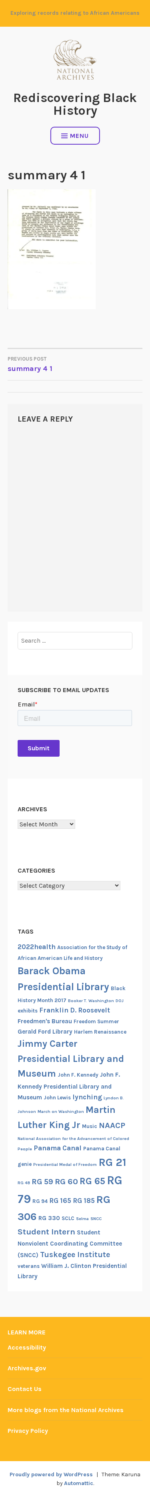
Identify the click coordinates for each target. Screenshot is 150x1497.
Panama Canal (58, 1148)
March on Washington (61, 1111)
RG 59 (42, 1181)
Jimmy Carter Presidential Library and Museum (71, 1058)
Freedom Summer (96, 1021)
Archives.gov (27, 1368)
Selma (82, 1218)
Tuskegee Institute (75, 1254)
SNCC (96, 1218)
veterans (29, 1266)
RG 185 (84, 1201)
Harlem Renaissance (100, 1032)
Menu (79, 135)
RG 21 (112, 1162)
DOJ (120, 1000)
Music (89, 1126)
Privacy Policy (28, 1430)
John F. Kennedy (78, 1075)
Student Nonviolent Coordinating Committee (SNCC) (70, 1244)
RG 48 (24, 1182)
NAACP (112, 1125)
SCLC (68, 1218)
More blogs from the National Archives (66, 1410)
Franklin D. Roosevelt (74, 1010)
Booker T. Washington (91, 1000)
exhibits (28, 1011)
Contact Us (25, 1389)
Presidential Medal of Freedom (65, 1164)
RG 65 (92, 1181)
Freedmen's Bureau (45, 1021)
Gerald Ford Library (45, 1031)
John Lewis (57, 1098)
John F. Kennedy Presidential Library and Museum (69, 1086)
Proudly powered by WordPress (51, 1474)
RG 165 (60, 1201)
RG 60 (66, 1181)
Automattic (78, 1483)
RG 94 (40, 1201)
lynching (87, 1097)
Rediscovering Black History (75, 104)
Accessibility (27, 1347)
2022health (37, 947)
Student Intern (46, 1231)
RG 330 (49, 1218)
